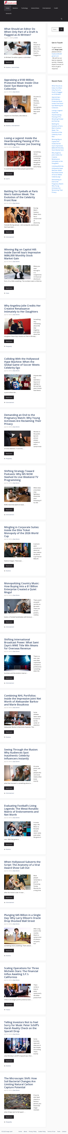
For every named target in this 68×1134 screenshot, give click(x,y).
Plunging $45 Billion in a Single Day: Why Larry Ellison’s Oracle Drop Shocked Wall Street (22, 918)
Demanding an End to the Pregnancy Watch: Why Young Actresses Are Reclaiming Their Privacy (22, 419)
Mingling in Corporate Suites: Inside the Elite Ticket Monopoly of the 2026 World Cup (21, 531)
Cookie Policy (42, 1131)
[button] (61, 19)
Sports (8, 179)
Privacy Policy (33, 1131)
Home (7, 8)
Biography (9, 346)
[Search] (61, 29)
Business (15, 8)
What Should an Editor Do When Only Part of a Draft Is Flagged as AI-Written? (21, 31)
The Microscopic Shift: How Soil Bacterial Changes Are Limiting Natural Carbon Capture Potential (20, 1083)
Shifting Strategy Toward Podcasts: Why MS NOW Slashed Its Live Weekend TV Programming (21, 475)
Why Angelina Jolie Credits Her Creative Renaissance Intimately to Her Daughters (22, 308)
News (7, 293)
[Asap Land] (10, 2)
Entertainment (47, 8)
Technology (24, 8)
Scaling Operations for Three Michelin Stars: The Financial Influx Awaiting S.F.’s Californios (21, 972)
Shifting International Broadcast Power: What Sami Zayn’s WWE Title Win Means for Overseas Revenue (21, 644)
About (25, 1131)
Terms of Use (51, 1131)
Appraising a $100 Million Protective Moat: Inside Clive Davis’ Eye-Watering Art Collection (21, 84)
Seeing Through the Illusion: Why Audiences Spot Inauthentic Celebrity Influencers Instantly (21, 754)
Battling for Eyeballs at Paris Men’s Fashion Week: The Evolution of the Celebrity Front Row (21, 196)
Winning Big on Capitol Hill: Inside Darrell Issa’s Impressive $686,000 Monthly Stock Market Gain (22, 254)
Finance (8, 1009)
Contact (64, 1131)
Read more (9, 62)
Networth (8, 13)
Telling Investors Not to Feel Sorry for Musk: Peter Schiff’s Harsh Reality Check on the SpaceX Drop (21, 1026)
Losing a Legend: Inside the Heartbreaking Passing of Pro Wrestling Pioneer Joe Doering (22, 141)
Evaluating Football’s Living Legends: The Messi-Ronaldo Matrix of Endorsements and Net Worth (21, 810)
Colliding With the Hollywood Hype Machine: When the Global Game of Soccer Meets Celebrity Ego (22, 363)
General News (35, 8)
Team (58, 1131)
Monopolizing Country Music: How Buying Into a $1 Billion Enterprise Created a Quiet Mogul (21, 588)
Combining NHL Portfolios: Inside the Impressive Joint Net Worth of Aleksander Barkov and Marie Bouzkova (22, 700)
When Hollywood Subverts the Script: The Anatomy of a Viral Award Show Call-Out (22, 864)
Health (56, 8)
